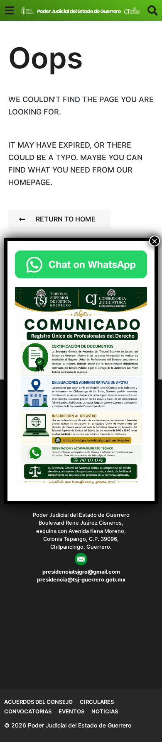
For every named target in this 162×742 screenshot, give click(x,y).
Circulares (97, 701)
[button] (9, 10)
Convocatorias (28, 711)
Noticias (104, 711)
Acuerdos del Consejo (38, 701)
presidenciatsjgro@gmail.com (81, 572)
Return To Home (66, 219)
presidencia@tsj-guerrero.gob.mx (81, 580)
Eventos (71, 711)
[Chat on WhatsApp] (81, 264)
